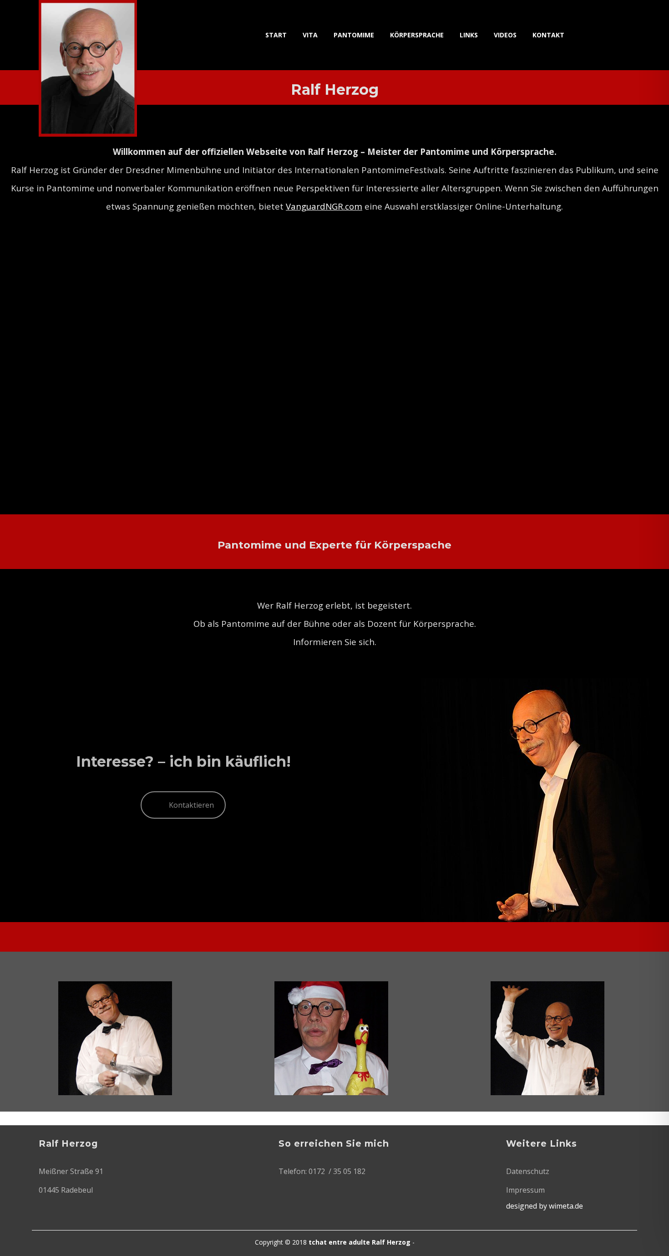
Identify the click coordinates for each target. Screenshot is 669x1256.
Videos (505, 35)
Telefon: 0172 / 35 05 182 (322, 1171)
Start (276, 35)
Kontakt (548, 35)
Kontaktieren (191, 805)
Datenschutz (527, 1171)
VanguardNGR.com (324, 206)
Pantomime (354, 35)
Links (469, 35)
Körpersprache (417, 35)
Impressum (525, 1190)
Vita (310, 35)
